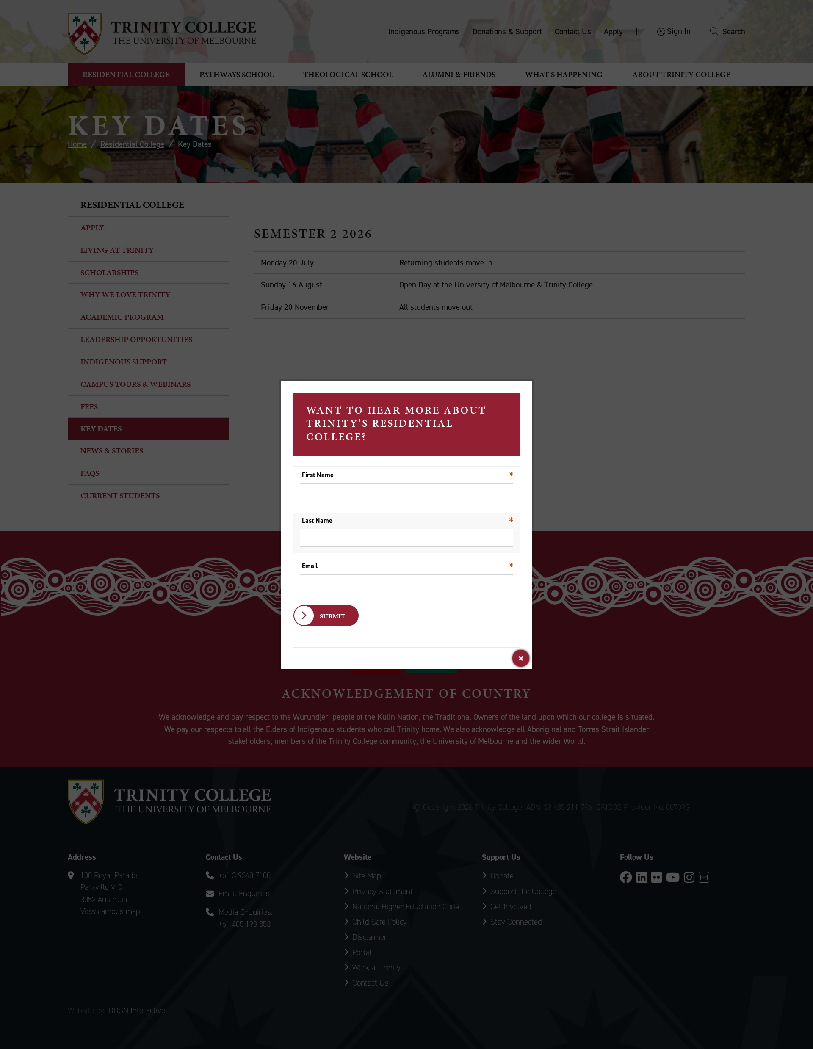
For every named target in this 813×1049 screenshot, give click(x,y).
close (520, 658)
